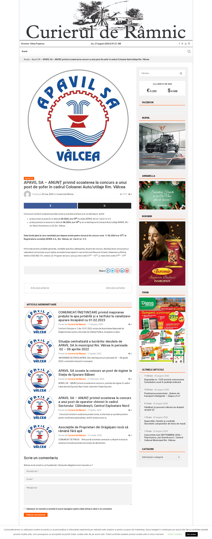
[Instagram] (189, 43)
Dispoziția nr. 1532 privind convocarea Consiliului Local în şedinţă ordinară (164, 380)
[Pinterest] (127, 270)
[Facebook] (179, 43)
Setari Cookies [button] (175, 534)
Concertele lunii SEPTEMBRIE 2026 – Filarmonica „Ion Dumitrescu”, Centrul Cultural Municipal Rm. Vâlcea (163, 438)
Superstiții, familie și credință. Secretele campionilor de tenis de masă (164, 422)
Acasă (24, 51)
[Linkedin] (122, 270)
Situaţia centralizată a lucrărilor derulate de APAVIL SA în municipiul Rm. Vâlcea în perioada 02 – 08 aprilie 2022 (92, 345)
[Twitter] (182, 43)
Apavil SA (36, 59)
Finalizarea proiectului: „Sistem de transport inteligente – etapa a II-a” (162, 394)
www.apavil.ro (72, 252)
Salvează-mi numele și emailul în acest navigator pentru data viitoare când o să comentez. (69, 509)
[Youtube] (185, 43)
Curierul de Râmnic (65, 194)
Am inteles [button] (191, 534)
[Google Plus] (117, 270)
